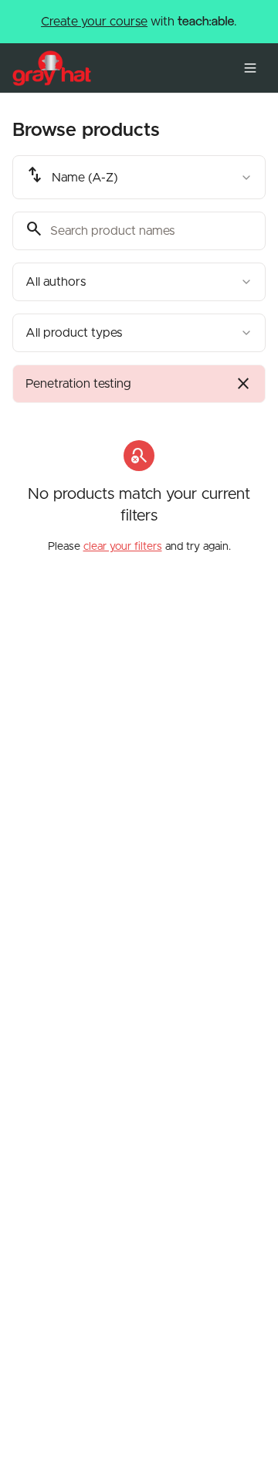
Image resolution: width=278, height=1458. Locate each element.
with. (139, 21)
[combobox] (139, 177)
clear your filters (122, 546)
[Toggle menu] (250, 68)
